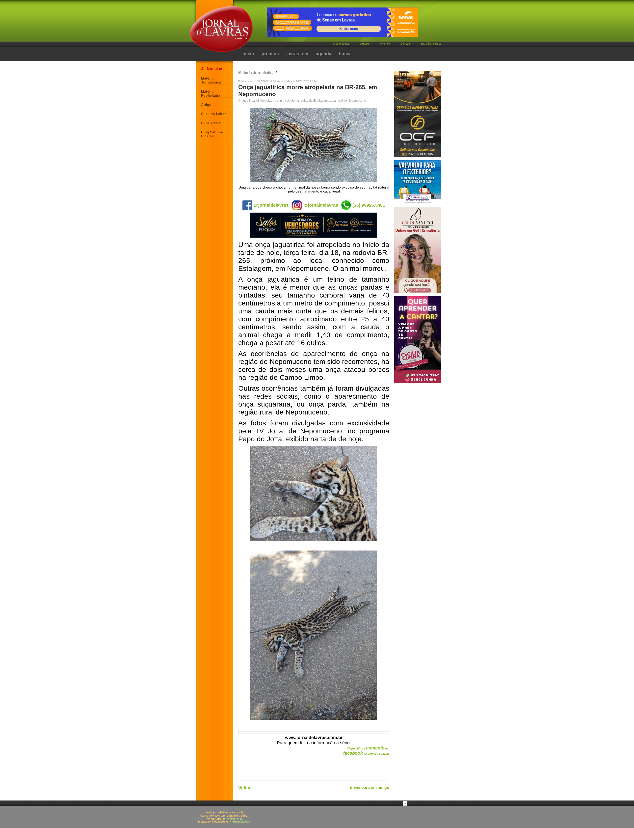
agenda (323, 53)
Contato (405, 43)
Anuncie (385, 43)
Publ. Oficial (211, 123)
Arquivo (365, 43)
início (248, 53)
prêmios (270, 53)
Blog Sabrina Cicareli (212, 134)
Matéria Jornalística (211, 80)
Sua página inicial (431, 43)
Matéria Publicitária (210, 93)
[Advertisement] (317, 817)
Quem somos (341, 43)
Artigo (206, 105)
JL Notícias (211, 69)
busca (345, 53)
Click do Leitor (213, 114)
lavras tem (297, 53)
